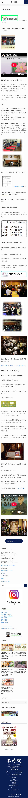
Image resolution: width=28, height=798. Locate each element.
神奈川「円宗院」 (5, 622)
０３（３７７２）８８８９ (15, 771)
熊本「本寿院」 (4, 620)
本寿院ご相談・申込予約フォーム (9, 628)
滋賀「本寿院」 (4, 619)
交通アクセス (15, 767)
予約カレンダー (14, 787)
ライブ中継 (21, 488)
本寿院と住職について (14, 785)
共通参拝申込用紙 (18, 186)
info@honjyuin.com (16, 774)
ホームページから (15, 776)
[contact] (20, 794)
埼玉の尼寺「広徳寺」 (6, 614)
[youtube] (16, 794)
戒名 (14, 779)
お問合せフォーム (5, 581)
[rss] (18, 794)
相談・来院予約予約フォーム (8, 565)
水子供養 (14, 782)
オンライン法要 (4, 575)
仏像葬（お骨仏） (14, 780)
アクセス (3, 573)
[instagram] (11, 794)
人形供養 (14, 784)
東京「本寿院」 (4, 617)
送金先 (2, 578)
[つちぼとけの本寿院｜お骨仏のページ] (14, 2)
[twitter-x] (9, 794)
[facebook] (7, 794)
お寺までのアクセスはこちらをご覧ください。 (13, 365)
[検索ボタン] (2, 2)
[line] (15, 794)
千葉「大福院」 (4, 612)
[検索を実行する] (25, 585)
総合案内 (14, 777)
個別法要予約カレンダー (7, 570)
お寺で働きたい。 (15, 789)
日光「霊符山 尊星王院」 (7, 616)
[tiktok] (13, 794)
